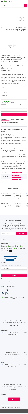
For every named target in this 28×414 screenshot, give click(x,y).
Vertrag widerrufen (14, 399)
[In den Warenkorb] (2, 15)
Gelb (20, 179)
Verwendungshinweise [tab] (17, 119)
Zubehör (8, 70)
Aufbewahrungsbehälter (17, 172)
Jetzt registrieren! (10, 280)
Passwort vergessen (5, 278)
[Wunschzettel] (23, 1)
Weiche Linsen (15, 175)
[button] (21, 1)
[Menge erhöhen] (25, 109)
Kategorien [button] (4, 394)
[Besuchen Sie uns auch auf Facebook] (2, 404)
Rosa (17, 179)
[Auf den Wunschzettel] (23, 19)
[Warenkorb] (25, 1)
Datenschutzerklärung (8, 225)
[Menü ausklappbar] (2, 1)
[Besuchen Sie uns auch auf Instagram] (6, 404)
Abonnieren (21, 233)
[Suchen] (25, 5)
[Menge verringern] (2, 109)
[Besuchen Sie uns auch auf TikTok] (9, 404)
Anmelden (14, 275)
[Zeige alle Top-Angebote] (26, 330)
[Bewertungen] (14, 323)
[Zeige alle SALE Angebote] (26, 362)
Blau (13, 179)
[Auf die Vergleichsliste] (20, 19)
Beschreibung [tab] (5, 119)
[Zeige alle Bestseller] (26, 294)
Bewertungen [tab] (4, 125)
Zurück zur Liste (5, 11)
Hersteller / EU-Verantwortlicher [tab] (9, 122)
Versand (12, 95)
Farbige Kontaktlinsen (17, 177)
